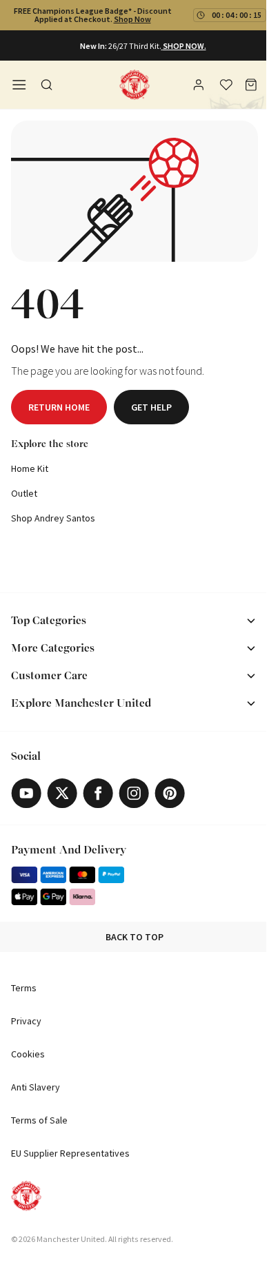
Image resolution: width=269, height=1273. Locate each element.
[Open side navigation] (19, 85)
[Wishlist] (226, 85)
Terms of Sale (39, 1120)
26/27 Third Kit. (134, 46)
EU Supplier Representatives (70, 1153)
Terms (24, 988)
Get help (151, 407)
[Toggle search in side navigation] (47, 85)
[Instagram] (134, 793)
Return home (59, 407)
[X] (62, 793)
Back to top (134, 937)
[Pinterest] (170, 793)
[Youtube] (26, 793)
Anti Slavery (35, 1087)
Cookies (28, 1054)
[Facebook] (98, 793)
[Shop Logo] (134, 85)
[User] (200, 87)
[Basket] (251, 85)
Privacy (26, 1021)
